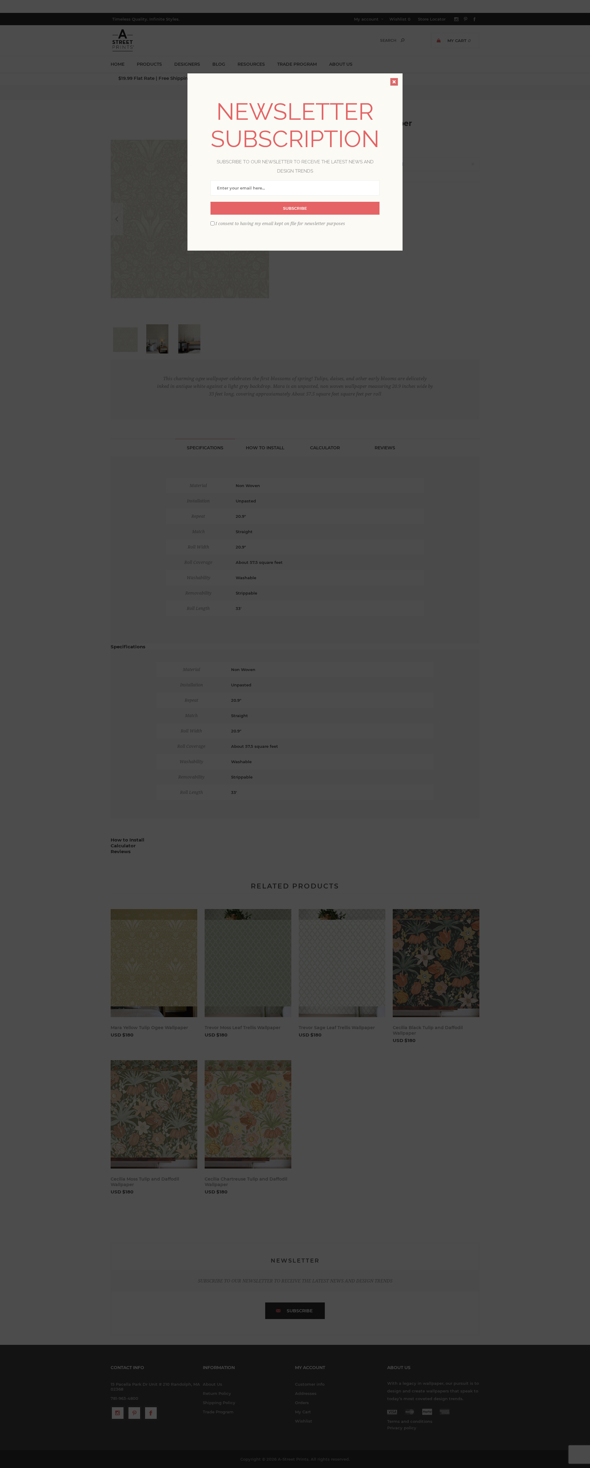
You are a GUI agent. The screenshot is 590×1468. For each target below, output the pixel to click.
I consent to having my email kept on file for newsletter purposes (280, 223)
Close (394, 82)
